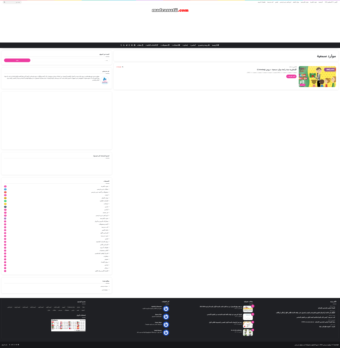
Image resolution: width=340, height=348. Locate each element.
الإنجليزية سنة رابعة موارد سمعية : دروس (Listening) (277, 69)
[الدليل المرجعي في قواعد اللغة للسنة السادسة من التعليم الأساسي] (248, 317)
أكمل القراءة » (291, 76)
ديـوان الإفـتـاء (104, 262)
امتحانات (175, 45)
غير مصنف (105, 212)
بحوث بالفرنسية (304, 2)
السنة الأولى (48, 307)
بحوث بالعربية (313, 2)
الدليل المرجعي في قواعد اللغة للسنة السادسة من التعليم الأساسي (224, 314)
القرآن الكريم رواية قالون (101, 271)
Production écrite (71, 307)
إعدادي (186, 45)
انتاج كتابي (9, 307)
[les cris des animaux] (248, 332)
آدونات (106, 195)
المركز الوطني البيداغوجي (101, 253)
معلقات (139, 45)
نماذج (49, 310)
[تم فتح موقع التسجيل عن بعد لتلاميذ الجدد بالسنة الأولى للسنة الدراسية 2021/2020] (248, 309)
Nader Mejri (158, 322)
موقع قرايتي (105, 289)
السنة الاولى (40, 307)
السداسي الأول (104, 233)
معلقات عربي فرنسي (102, 189)
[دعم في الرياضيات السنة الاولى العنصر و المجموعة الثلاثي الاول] (248, 324)
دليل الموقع (4, 344)
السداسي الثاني (104, 244)
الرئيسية (321, 2)
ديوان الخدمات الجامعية (102, 241)
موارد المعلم (296, 2)
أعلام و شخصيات (104, 250)
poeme (78, 307)
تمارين (106, 206)
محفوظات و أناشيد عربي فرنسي (99, 192)
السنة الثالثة (33, 307)
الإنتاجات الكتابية (104, 201)
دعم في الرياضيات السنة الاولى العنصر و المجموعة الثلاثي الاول (225, 322)
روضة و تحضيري (203, 45)
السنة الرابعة (17, 307)
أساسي (193, 45)
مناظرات (106, 256)
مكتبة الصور (105, 230)
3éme (83, 307)
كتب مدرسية (270, 2)
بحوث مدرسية (104, 236)
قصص (276, 2)
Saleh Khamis (158, 330)
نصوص (106, 259)
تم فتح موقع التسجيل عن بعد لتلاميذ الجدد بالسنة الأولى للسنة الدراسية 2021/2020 (221, 306)
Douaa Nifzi (158, 314)
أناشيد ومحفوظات (103, 224)
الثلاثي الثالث (57, 307)
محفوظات (165, 45)
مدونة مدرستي (104, 286)
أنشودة (63, 307)
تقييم (78, 310)
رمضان (106, 268)
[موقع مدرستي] (170, 10)
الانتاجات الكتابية (151, 45)
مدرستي (60, 310)
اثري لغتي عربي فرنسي (285, 2)
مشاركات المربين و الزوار (101, 221)
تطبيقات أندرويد (262, 2)
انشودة (83, 310)
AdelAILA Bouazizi (156, 306)
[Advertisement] (170, 28)
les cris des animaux (236, 330)
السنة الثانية (25, 307)
